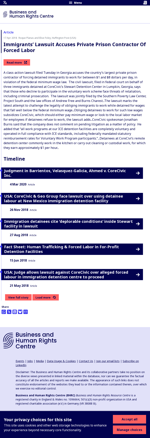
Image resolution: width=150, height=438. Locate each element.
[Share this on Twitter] (9, 312)
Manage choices (129, 430)
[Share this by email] (25, 312)
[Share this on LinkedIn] (14, 312)
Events (20, 361)
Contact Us (86, 361)
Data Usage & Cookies (61, 361)
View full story (18, 297)
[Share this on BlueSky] (20, 312)
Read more (14, 62)
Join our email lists (108, 361)
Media (40, 361)
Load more (43, 297)
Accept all (130, 419)
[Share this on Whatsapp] (4, 312)
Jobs (30, 361)
